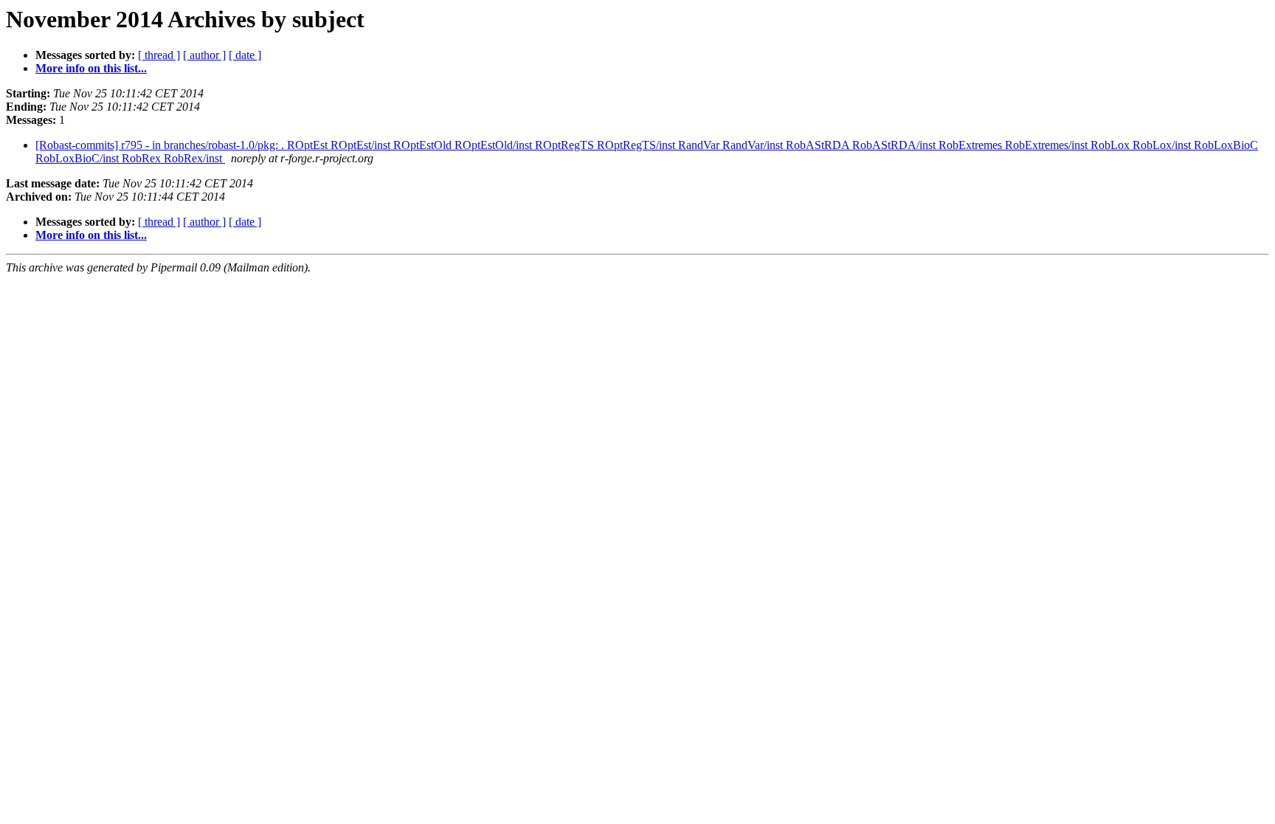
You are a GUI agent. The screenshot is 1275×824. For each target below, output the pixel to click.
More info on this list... (91, 68)
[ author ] (204, 55)
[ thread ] (159, 55)
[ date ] (245, 55)
